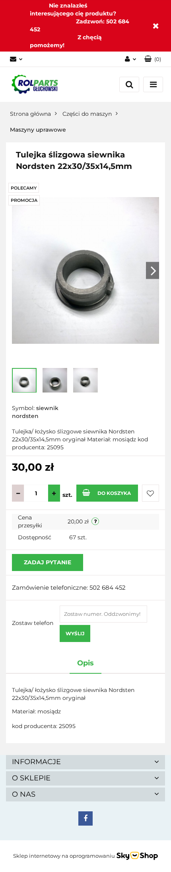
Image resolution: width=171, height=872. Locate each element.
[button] (152, 59)
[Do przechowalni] (150, 493)
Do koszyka (114, 493)
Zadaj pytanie (47, 562)
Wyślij (75, 633)
